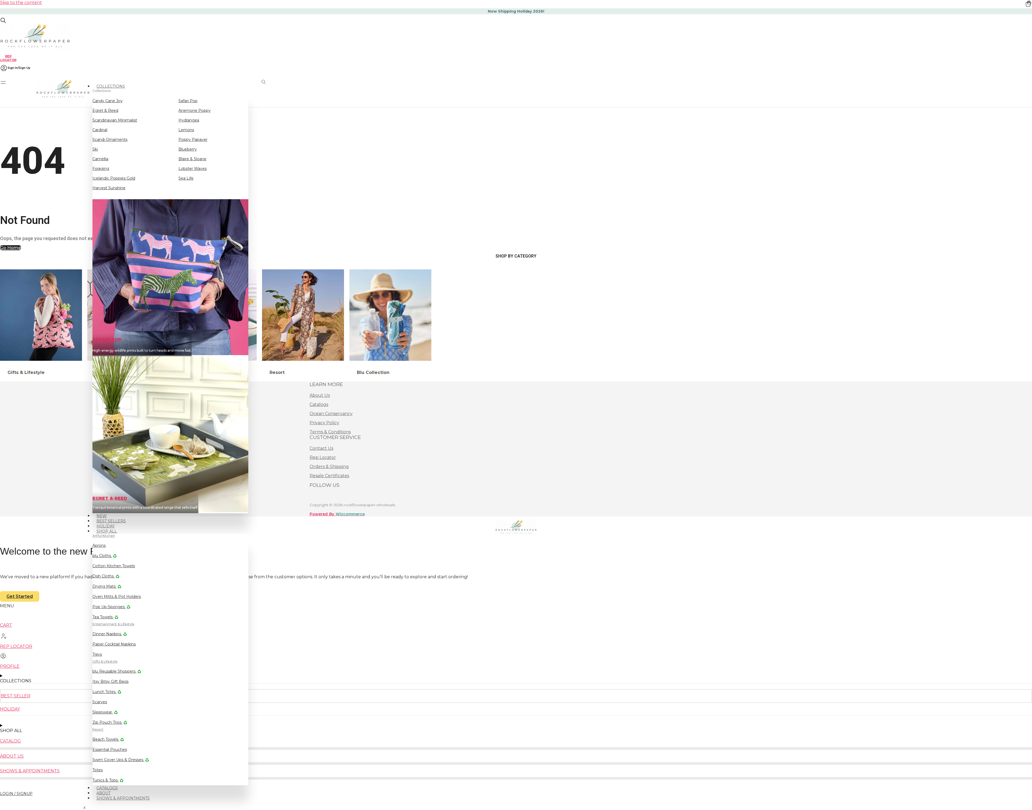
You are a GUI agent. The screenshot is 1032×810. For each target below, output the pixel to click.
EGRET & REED (109, 498)
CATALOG (10, 741)
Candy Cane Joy (107, 100)
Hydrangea (188, 120)
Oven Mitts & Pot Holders (116, 596)
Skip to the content (21, 2)
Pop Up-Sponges (109, 606)
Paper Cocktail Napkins (114, 644)
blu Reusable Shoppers (114, 671)
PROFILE (10, 666)
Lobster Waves (192, 168)
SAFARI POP (106, 339)
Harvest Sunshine (109, 187)
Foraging (100, 168)
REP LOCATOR (8, 58)
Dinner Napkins (107, 633)
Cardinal (99, 129)
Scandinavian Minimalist (114, 120)
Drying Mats (104, 586)
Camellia (100, 158)
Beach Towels (105, 739)
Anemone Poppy (194, 110)
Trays (97, 654)
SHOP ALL (106, 531)
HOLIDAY (105, 526)
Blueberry (187, 149)
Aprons (99, 545)
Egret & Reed (105, 110)
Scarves (99, 702)
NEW (101, 515)
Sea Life (186, 178)
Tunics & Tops (105, 780)
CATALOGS (107, 788)
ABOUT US (12, 756)
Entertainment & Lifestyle (113, 624)
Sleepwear (102, 712)
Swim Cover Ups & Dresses (118, 759)
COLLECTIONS (110, 86)
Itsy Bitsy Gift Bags (110, 681)
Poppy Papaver (192, 139)
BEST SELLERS (111, 521)
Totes (97, 770)
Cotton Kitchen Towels (113, 565)
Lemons (186, 129)
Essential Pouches (109, 749)
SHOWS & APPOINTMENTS (123, 798)
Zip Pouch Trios (107, 722)
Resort (97, 729)
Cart (6, 625)
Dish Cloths (103, 576)
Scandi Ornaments (109, 139)
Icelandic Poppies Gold (113, 178)
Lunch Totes (104, 691)
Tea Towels (103, 617)
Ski (95, 149)
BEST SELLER (15, 695)
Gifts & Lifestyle (104, 661)
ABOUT (103, 793)
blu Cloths (102, 555)
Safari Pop (188, 100)
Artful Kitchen (103, 536)
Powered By (337, 514)
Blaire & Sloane (192, 158)
